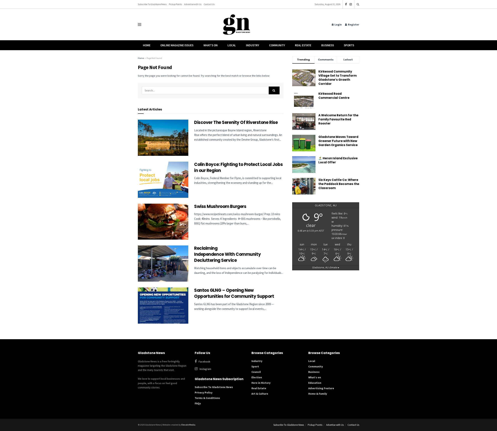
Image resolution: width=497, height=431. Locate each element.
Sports (349, 45)
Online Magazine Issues (176, 45)
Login (338, 24)
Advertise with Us (192, 4)
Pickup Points (175, 4)
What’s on (314, 377)
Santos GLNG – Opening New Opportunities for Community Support (234, 293)
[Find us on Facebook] (346, 4)
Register (353, 24)
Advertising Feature (321, 388)
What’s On (210, 45)
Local (232, 45)
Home (146, 45)
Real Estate (303, 45)
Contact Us (209, 4)
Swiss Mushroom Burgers (220, 206)
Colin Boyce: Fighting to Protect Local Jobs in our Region (238, 167)
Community (277, 45)
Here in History (260, 383)
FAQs (198, 403)
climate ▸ (325, 267)
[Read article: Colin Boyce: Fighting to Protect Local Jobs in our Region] (163, 180)
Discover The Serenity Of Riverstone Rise (236, 122)
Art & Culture (259, 393)
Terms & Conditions (207, 398)
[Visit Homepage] (236, 24)
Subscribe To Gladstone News (152, 4)
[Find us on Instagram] (350, 4)
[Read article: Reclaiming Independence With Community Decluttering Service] (163, 263)
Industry (252, 45)
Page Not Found (154, 58)
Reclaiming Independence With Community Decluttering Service (227, 254)
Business (327, 45)
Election (256, 377)
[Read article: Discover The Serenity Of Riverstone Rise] (163, 138)
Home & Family (317, 393)
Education (314, 383)
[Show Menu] (139, 24)
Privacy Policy (203, 392)
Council (256, 372)
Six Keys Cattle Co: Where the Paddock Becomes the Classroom (338, 184)
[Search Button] (358, 4)
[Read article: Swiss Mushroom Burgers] (163, 222)
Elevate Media (188, 424)
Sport (255, 366)
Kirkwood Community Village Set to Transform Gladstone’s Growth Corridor (337, 77)
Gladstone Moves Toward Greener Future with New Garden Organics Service (338, 141)
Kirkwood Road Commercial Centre (334, 96)
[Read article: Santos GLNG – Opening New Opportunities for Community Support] (163, 305)
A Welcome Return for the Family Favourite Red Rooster (338, 119)
